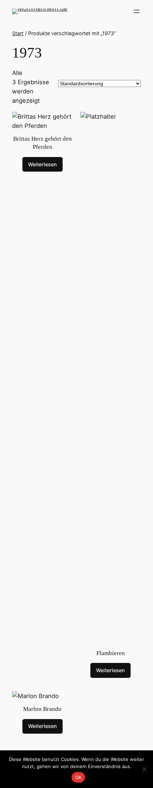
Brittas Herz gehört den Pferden (42, 143)
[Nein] (144, 769)
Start (17, 33)
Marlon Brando (42, 709)
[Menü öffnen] (136, 11)
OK (78, 777)
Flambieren (110, 653)
